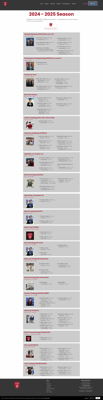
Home (48, 382)
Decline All (92, 398)
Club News (49, 385)
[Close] (101, 398)
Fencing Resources (51, 388)
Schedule (49, 387)
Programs (49, 383)
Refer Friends (49, 391)
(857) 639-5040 (87, 385)
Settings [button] (86, 398)
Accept (98, 398)
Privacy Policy (82, 390)
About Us (49, 390)
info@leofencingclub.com (87, 387)
